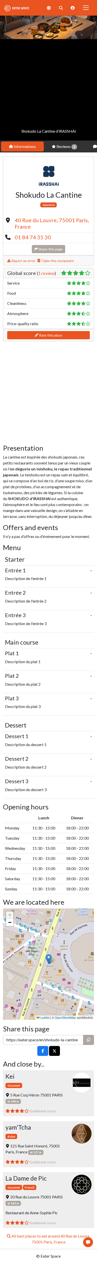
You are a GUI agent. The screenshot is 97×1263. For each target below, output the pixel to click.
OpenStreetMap (65, 1017)
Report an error (23, 261)
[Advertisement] (48, 90)
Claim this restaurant (57, 261)
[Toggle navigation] (86, 8)
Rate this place (50, 335)
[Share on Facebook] (42, 1051)
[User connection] (72, 8)
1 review (46, 273)
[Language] (49, 8)
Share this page (50, 249)
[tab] (22, 146)
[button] (49, 959)
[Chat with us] (88, 1242)
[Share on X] (54, 1051)
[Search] (60, 8)
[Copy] (88, 1040)
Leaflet (44, 1017)
